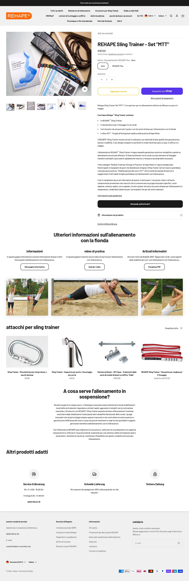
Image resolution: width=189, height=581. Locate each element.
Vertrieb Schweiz (104, 21)
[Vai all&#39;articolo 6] (62, 105)
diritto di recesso (63, 542)
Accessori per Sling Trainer (107, 11)
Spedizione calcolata (115, 54)
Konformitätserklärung (107, 224)
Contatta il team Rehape (66, 532)
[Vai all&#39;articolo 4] (41, 107)
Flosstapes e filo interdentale (79, 21)
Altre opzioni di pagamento (162, 98)
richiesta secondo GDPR (66, 528)
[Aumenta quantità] (112, 80)
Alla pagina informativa (35, 267)
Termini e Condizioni (97, 551)
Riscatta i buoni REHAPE (66, 546)
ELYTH (140, 16)
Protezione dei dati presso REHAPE (103, 532)
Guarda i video (95, 267)
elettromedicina (97, 16)
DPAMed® (50, 16)
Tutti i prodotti (57, 11)
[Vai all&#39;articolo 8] (82, 106)
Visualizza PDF (154, 267)
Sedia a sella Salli (131, 11)
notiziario (93, 546)
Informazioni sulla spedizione (110, 195)
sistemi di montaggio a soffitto (72, 16)
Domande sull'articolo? (140, 204)
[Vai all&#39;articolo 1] (10, 107)
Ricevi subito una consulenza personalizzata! (94, 3)
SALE (119, 21)
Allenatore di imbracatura (79, 11)
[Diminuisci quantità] (101, 80)
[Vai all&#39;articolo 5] (51, 107)
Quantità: (102, 74)
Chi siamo (93, 528)
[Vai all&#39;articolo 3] (31, 106)
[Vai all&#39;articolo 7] (72, 105)
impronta (93, 542)
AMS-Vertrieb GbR (105, 33)
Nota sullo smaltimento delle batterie (104, 537)
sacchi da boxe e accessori (120, 16)
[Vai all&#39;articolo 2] (20, 107)
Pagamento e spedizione (66, 537)
